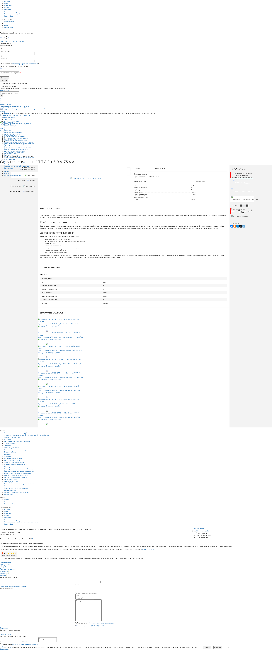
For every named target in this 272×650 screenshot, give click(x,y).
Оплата (6, 3)
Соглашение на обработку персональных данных (21, 14)
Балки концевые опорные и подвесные (17, 450)
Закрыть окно (4, 90)
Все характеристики (198, 181)
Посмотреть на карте (39, 539)
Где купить (8, 5)
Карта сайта (8, 16)
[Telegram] (243, 226)
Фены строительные (11, 486)
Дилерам (7, 7)
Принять (207, 647)
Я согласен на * (95, 623)
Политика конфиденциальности (15, 12)
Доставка (7, 1)
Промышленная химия (12, 460)
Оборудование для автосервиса (15, 467)
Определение (9, 21)
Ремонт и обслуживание (12, 175)
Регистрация (8, 28)
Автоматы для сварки (11, 448)
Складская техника (10, 479)
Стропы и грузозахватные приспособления (19, 484)
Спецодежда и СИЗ (11, 481)
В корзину (49, 326)
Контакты (7, 9)
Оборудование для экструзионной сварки (18, 469)
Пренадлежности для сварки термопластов (19, 471)
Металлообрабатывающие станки (16, 465)
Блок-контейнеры (10, 452)
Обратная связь (5, 562)
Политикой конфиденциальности (134, 647)
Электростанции (10, 490)
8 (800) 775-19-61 (148, 549)
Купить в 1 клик (41, 328)
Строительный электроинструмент (16, 488)
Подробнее (57, 326)
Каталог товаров (5, 104)
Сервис (6, 171)
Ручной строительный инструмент (16, 475)
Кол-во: (235, 205)
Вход (6, 25)
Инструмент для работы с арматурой (17, 441)
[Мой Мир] (237, 226)
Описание (21, 180)
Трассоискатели (9, 443)
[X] (240, 226)
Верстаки (7, 439)
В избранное (40, 330)
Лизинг (6, 173)
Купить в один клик (97, 625)
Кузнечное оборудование (13, 458)
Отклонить (218, 647)
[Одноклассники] (234, 226)
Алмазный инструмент (12, 437)
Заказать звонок (18, 41)
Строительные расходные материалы (17, 473)
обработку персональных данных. (25, 64)
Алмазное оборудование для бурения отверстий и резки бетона (26, 435)
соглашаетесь (83, 647)
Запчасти (7, 456)
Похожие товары (15, 191)
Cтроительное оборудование (14, 462)
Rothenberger (9, 494)
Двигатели (7, 454)
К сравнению (51, 328)
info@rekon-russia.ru (203, 531)
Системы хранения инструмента (15, 477)
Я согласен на (20, 64)
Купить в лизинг (246, 192)
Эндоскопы (8, 445)
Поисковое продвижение (8, 569)
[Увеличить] (85, 178)
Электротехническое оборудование (16, 492)
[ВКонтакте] (231, 226)
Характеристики (16, 186)
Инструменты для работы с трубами (17, 433)
